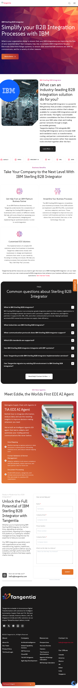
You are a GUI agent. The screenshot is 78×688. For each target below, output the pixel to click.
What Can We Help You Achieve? (46, 548)
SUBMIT (67, 572)
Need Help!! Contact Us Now (38, 376)
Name (38, 504)
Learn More (46, 149)
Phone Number (40, 526)
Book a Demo (9, 56)
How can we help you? (43, 497)
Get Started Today (43, 276)
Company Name (41, 537)
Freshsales (57, 579)
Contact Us (75, 285)
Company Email (40, 515)
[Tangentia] (8, 3)
